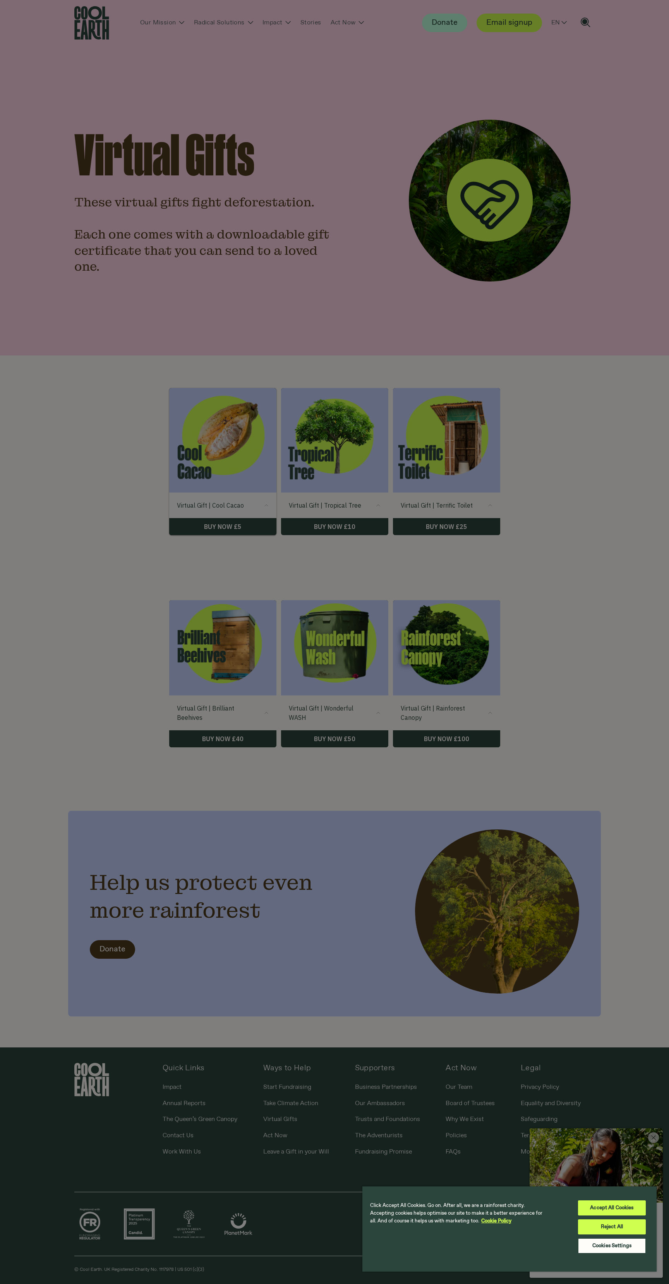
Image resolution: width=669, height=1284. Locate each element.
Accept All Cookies (611, 1208)
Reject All (612, 1227)
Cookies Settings (611, 1246)
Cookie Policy (496, 1221)
